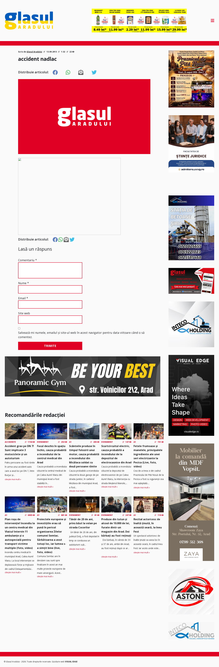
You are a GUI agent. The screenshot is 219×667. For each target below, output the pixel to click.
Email (23, 298)
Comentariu (27, 260)
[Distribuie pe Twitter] (94, 72)
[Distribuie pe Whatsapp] (68, 72)
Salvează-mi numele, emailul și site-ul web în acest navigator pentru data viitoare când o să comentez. (81, 335)
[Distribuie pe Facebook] (55, 72)
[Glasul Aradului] (36, 21)
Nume (23, 283)
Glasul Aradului (34, 51)
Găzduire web (58, 661)
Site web (24, 313)
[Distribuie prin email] (80, 72)
